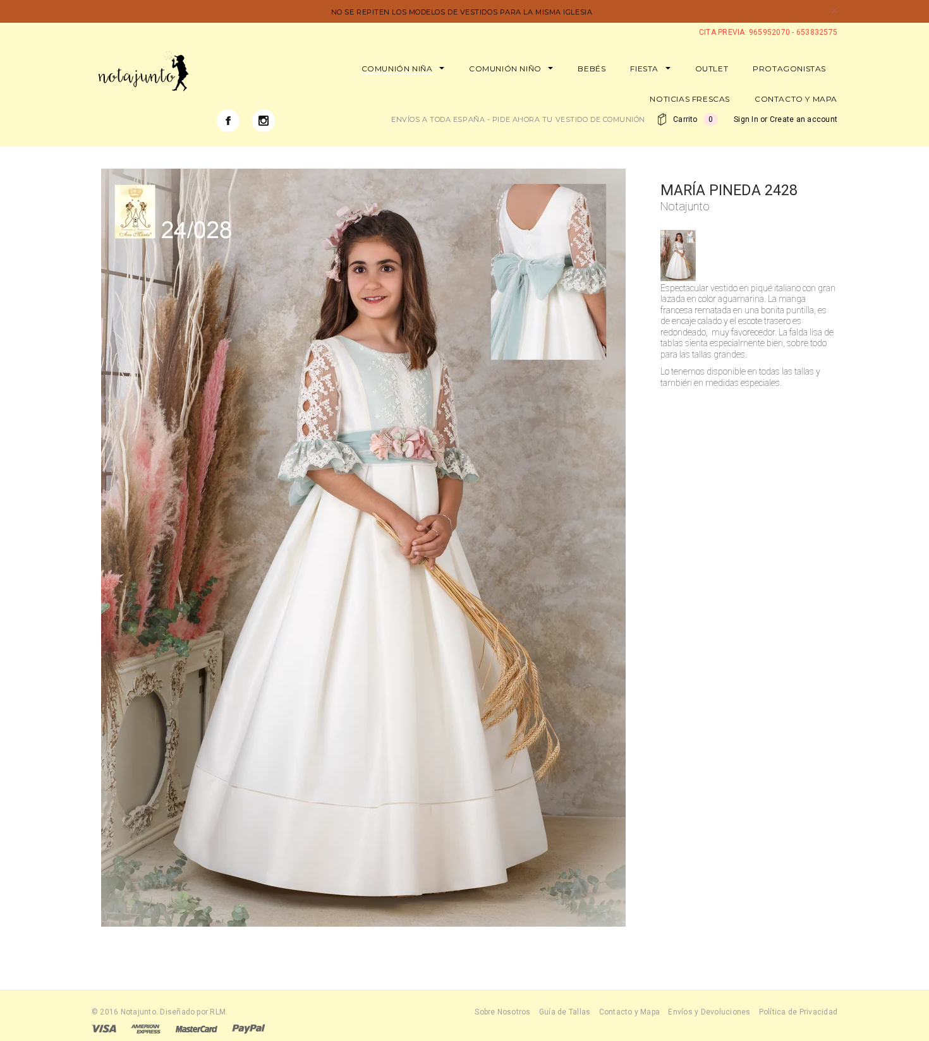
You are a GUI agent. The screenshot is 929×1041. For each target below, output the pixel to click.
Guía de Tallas (564, 1012)
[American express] (146, 1028)
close (834, 10)
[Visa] (104, 1028)
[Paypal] (248, 1028)
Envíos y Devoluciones (709, 1012)
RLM (218, 1012)
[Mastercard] (196, 1028)
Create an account (803, 119)
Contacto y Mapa (629, 1012)
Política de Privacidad (798, 1012)
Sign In (746, 119)
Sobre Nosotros (502, 1012)
